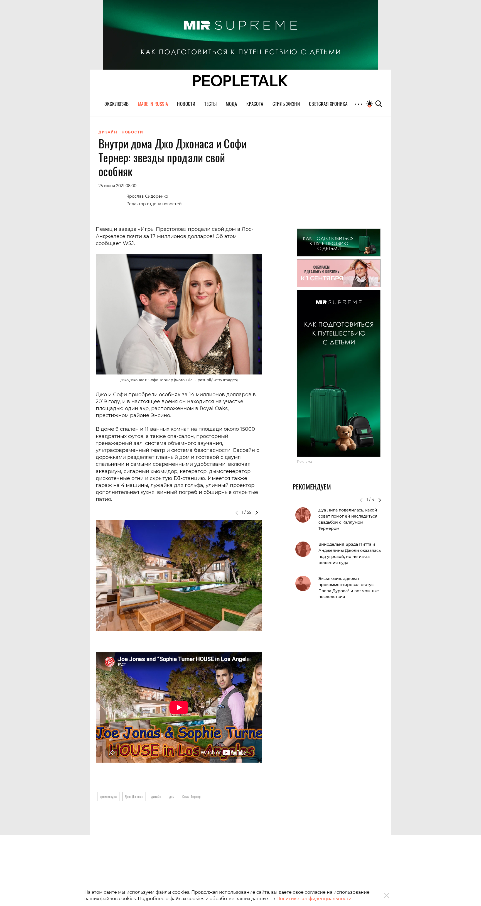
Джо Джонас (134, 796)
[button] (256, 512)
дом (172, 796)
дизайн (156, 796)
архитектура (108, 796)
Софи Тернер (191, 796)
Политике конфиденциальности (314, 898)
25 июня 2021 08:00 (117, 185)
